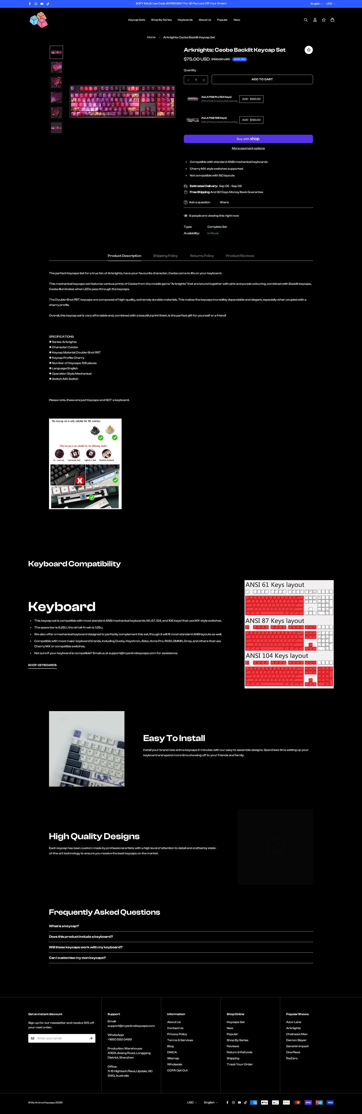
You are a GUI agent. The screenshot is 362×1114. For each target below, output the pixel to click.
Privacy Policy (177, 1034)
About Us (205, 20)
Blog (170, 1046)
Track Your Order (240, 1064)
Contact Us (175, 1028)
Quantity (190, 70)
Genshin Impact (297, 1046)
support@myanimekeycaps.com (131, 1026)
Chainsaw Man (297, 1034)
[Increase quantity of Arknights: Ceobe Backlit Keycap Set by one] (204, 80)
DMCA (172, 1052)
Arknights (293, 1028)
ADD (251, 99)
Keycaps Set (236, 1022)
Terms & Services (180, 1040)
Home (151, 37)
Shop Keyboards (42, 665)
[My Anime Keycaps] (38, 20)
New (237, 20)
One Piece (293, 1052)
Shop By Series (161, 20)
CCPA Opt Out (177, 1070)
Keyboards (185, 20)
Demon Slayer (296, 1040)
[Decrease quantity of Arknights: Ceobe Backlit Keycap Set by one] (188, 80)
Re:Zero (292, 1058)
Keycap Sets (136, 20)
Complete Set (217, 227)
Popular (222, 20)
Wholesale (174, 1064)
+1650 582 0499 (120, 1039)
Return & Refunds (239, 1052)
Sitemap (173, 1058)
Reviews (233, 1046)
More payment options (248, 148)
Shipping (233, 1058)
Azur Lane (293, 1022)
